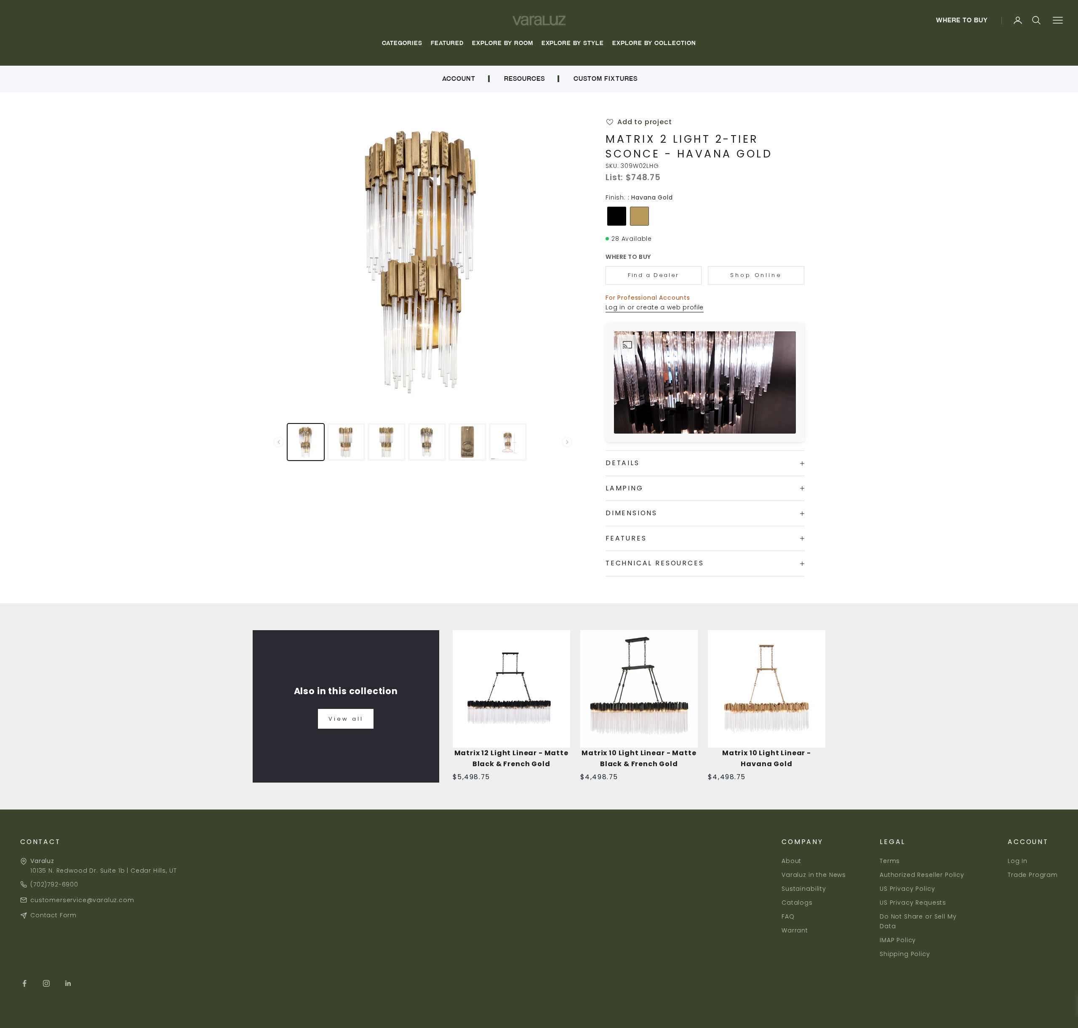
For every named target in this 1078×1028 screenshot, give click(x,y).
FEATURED (447, 43)
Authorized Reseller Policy (922, 875)
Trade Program (1033, 875)
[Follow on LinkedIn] (68, 983)
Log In (1017, 861)
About (791, 861)
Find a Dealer (653, 275)
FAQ (788, 916)
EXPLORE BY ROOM (502, 43)
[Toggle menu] (1057, 20)
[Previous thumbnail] (278, 442)
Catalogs (797, 902)
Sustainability (804, 888)
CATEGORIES (402, 43)
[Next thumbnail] (567, 442)
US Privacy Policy (907, 888)
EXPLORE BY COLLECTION (654, 43)
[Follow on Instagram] (46, 983)
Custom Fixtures (606, 78)
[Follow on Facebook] (24, 983)
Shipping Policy (905, 954)
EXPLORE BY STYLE (573, 43)
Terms (890, 861)
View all (345, 719)
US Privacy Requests (913, 902)
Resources (524, 78)
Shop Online (756, 275)
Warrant (795, 930)
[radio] (616, 216)
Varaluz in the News (814, 875)
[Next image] (558, 259)
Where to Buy (962, 20)
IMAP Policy (898, 940)
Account (458, 78)
